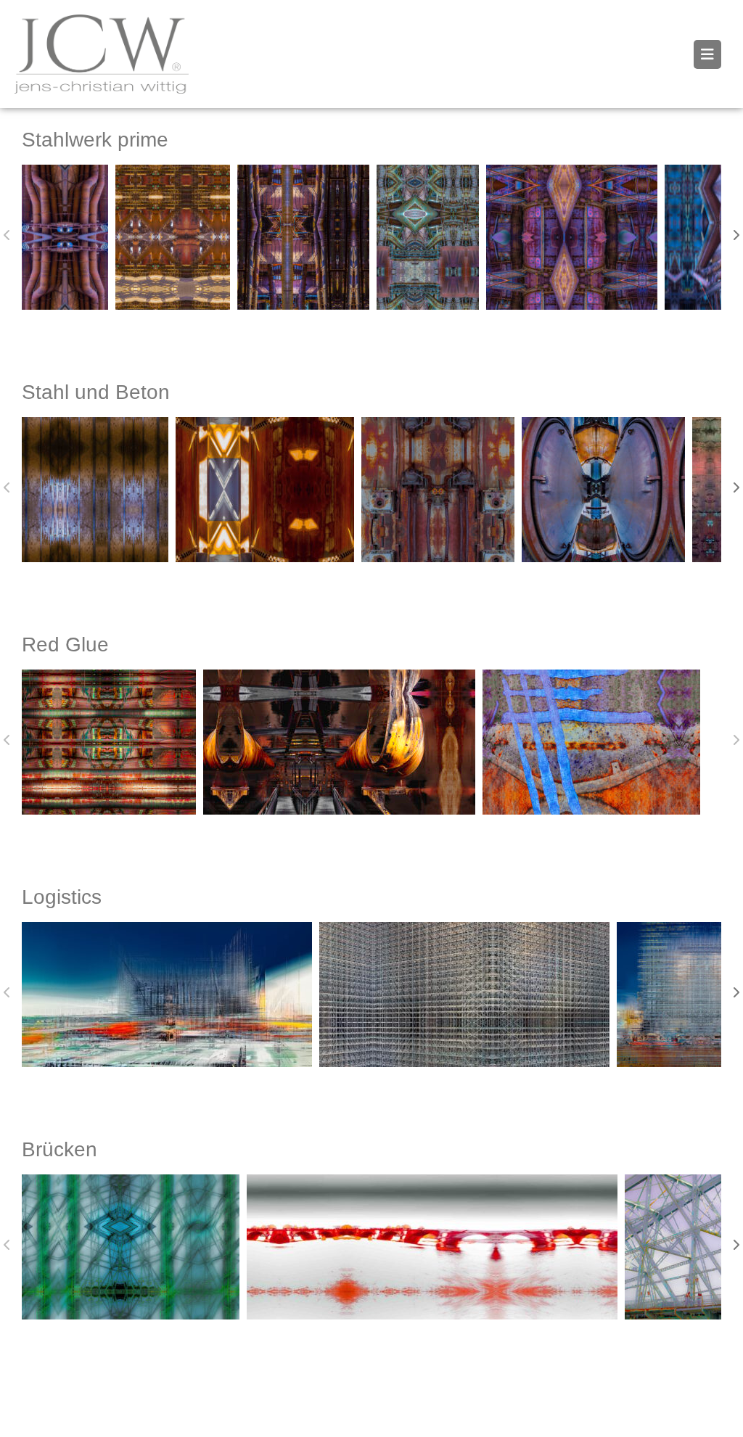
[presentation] (7, 235)
